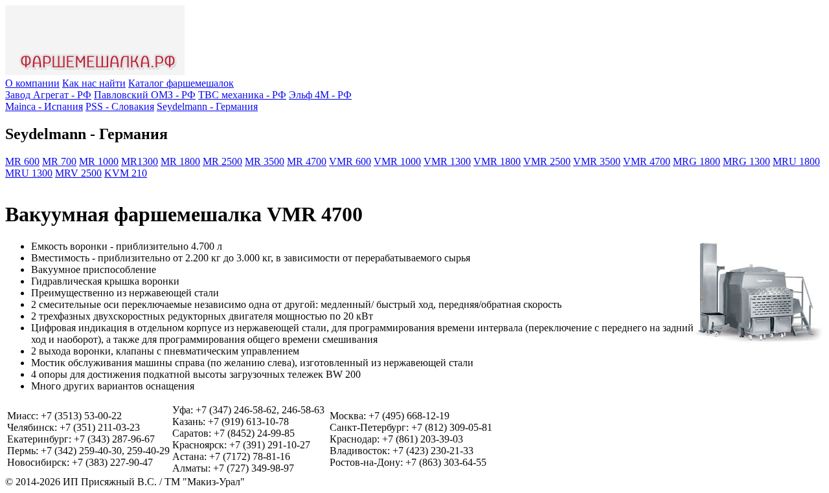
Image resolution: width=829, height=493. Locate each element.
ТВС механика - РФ (242, 94)
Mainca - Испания (44, 106)
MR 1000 (99, 161)
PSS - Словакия (119, 106)
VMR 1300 (447, 161)
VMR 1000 (397, 161)
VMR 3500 (596, 161)
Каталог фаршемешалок (181, 83)
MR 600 (22, 161)
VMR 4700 (646, 161)
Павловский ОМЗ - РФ (145, 94)
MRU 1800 (796, 161)
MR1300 (139, 161)
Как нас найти (94, 83)
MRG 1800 (696, 161)
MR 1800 (180, 161)
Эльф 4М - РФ (320, 94)
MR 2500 (222, 161)
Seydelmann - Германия (207, 106)
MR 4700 (306, 161)
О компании (32, 83)
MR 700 (59, 161)
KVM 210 (125, 173)
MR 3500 (264, 161)
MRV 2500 (78, 173)
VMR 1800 (497, 161)
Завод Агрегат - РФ (48, 94)
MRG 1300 (746, 161)
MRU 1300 (28, 173)
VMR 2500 (547, 161)
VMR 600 (350, 161)
